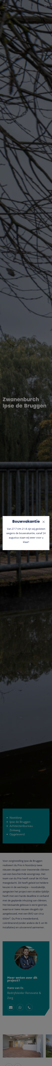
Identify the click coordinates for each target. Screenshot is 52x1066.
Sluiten (43, 521)
